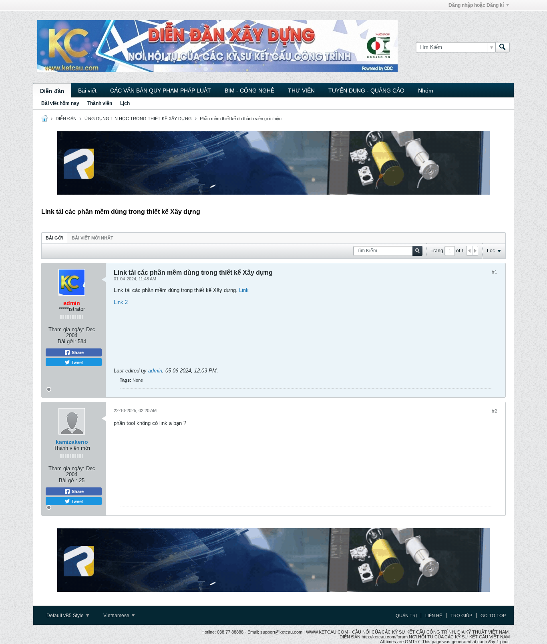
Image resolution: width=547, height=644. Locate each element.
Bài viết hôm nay (60, 103)
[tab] (54, 237)
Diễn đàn (52, 91)
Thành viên (99, 103)
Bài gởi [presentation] (54, 237)
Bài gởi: (67, 341)
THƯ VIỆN (301, 90)
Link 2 (121, 302)
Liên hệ (433, 615)
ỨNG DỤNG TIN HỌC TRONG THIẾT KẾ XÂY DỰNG (138, 118)
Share (77, 352)
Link (244, 290)
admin (155, 371)
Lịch (125, 103)
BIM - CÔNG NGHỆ (249, 90)
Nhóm (425, 90)
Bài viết (87, 90)
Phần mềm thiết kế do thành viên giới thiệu (241, 118)
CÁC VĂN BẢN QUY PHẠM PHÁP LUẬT (160, 90)
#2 (494, 411)
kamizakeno (72, 442)
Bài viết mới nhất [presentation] (92, 237)
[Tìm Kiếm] (502, 47)
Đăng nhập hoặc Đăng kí (476, 5)
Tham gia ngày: (66, 329)
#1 (494, 272)
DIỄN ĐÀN (66, 118)
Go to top (493, 615)
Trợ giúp (461, 615)
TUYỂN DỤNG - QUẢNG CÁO (366, 90)
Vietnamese (117, 615)
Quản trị (406, 615)
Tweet (76, 362)
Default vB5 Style (65, 615)
